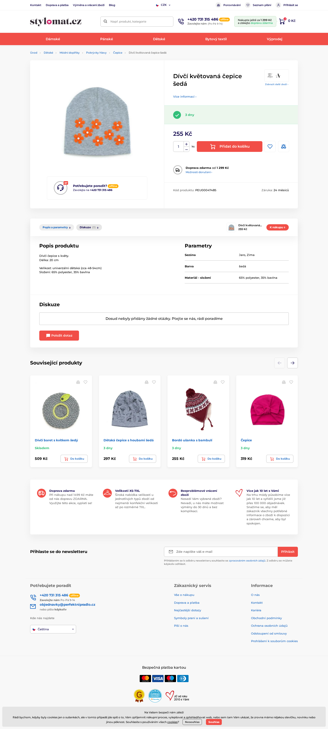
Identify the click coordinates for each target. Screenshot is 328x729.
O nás (255, 595)
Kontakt (35, 5)
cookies (172, 722)
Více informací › (184, 96)
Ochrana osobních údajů (269, 625)
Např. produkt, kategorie (128, 21)
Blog (112, 5)
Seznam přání (262, 5)
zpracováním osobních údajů (247, 560)
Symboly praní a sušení (191, 618)
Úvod (33, 52)
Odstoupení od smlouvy (269, 633)
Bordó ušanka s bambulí (192, 440)
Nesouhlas (192, 722)
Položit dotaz (61, 335)
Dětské (48, 52)
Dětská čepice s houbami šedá (129, 440)
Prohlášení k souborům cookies (274, 641)
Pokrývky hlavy (96, 52)
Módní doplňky (70, 52)
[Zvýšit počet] (186, 144)
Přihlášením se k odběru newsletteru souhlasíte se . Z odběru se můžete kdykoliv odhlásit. (228, 562)
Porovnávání (232, 5)
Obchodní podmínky (266, 618)
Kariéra (256, 610)
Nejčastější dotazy (187, 610)
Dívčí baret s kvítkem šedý (56, 440)
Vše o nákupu (184, 595)
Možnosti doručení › (199, 172)
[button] (292, 363)
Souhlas (213, 722)
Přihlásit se (290, 5)
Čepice (117, 52)
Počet (178, 146)
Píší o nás (181, 625)
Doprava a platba (57, 5)
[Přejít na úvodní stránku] (55, 21)
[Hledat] (105, 22)
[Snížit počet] (186, 149)
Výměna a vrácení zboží (88, 5)
